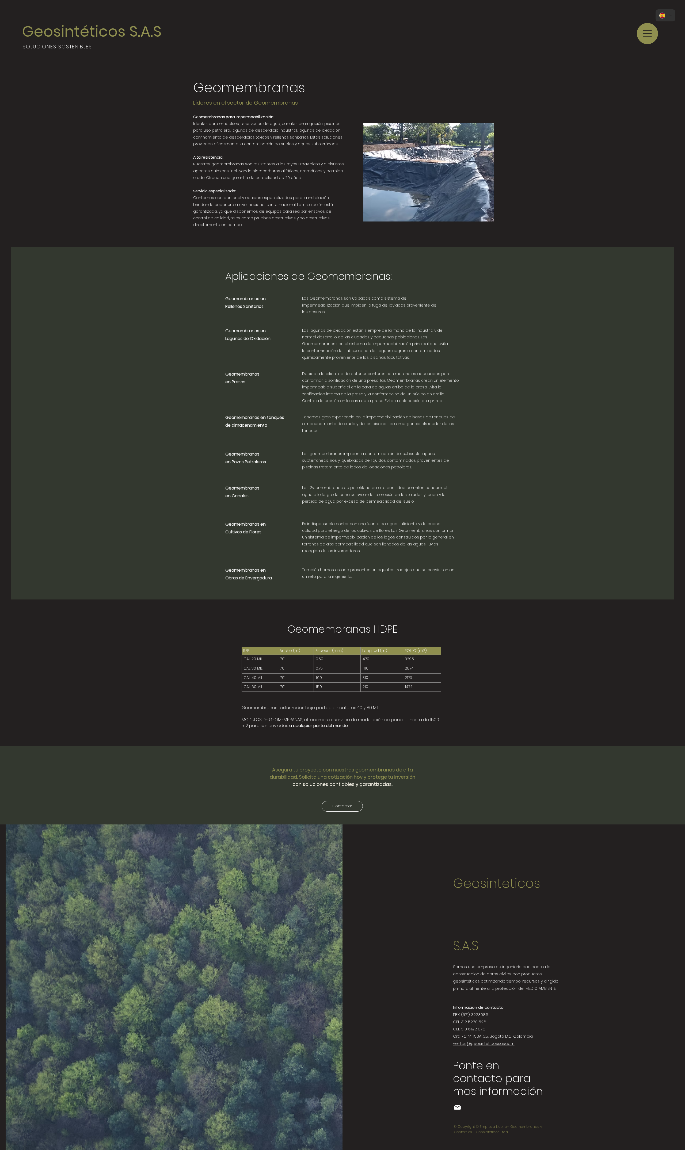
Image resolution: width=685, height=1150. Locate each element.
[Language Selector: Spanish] (665, 15)
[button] (647, 33)
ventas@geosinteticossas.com (484, 1043)
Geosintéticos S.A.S (92, 31)
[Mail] (457, 1107)
